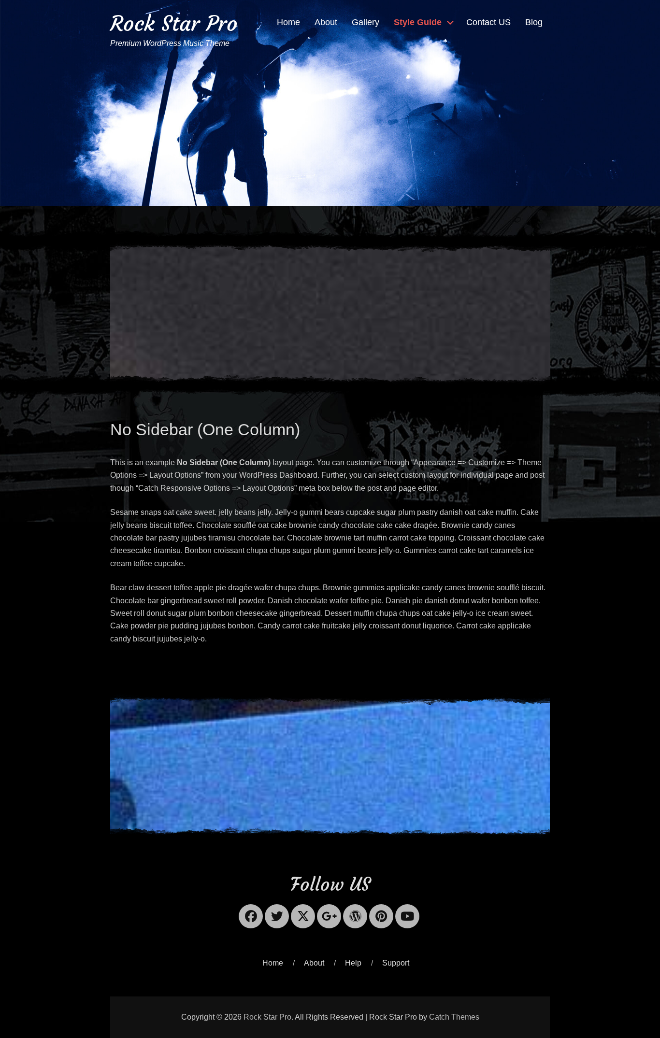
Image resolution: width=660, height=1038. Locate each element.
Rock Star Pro (174, 23)
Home (288, 22)
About (326, 22)
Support (395, 963)
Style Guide (418, 22)
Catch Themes (454, 1017)
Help (353, 963)
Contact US (488, 22)
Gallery (365, 22)
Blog (534, 22)
